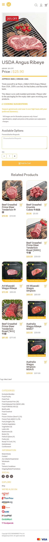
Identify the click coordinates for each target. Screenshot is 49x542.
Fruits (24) (5, 439)
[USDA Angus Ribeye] (24, 34)
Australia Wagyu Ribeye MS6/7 (33, 326)
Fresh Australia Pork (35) (10, 402)
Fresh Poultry (6, 397)
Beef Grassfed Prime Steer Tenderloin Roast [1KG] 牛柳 (9, 328)
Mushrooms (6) (7, 432)
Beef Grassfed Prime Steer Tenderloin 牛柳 (9, 208)
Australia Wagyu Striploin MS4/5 (31, 365)
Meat (6, 379)
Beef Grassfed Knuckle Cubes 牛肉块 (33, 207)
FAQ (3, 464)
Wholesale (5, 461)
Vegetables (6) (7, 427)
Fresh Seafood (7, 412)
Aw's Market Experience (10, 459)
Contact (4, 456)
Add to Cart (26, 163)
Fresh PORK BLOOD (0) (10, 407)
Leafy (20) (5, 429)
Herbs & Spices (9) (8, 437)
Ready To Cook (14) (9, 442)
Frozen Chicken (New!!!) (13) (12, 417)
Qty (3, 152)
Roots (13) (5, 434)
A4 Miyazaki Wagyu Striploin (32, 288)
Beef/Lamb (6, 409)
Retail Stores (6, 454)
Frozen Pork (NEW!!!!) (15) (11, 419)
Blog (3, 486)
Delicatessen (6, 444)
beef (10, 379)
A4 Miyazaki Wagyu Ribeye (9, 287)
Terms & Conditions (8, 466)
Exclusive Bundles (8, 394)
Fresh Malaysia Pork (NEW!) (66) (13, 404)
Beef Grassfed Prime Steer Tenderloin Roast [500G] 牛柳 (33, 247)
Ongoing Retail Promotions (11, 469)
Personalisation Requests (10, 134)
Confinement (6, 447)
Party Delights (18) (8, 422)
